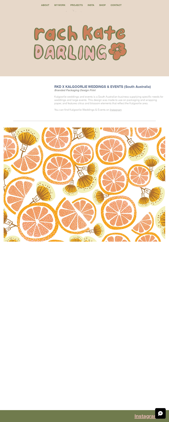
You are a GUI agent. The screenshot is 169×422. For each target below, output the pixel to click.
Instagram (116, 109)
